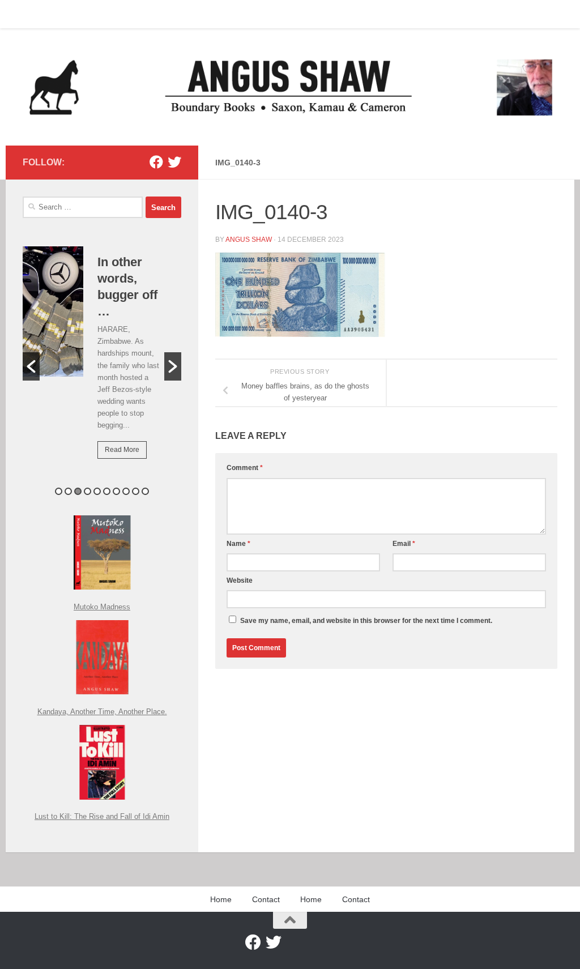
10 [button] (145, 491)
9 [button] (135, 491)
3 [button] (78, 491)
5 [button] (97, 491)
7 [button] (116, 491)
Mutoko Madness (102, 607)
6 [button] (106, 491)
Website (240, 580)
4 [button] (87, 491)
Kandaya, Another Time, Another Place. (102, 711)
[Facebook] (156, 162)
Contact (65, 14)
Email (404, 544)
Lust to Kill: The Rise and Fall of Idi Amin (102, 816)
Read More (122, 450)
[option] (102, 360)
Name (238, 544)
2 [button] (68, 491)
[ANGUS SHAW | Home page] (290, 87)
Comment (245, 468)
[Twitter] (174, 162)
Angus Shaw (248, 240)
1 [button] (58, 491)
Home (24, 14)
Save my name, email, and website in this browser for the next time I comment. (366, 621)
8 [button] (126, 491)
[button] (31, 366)
